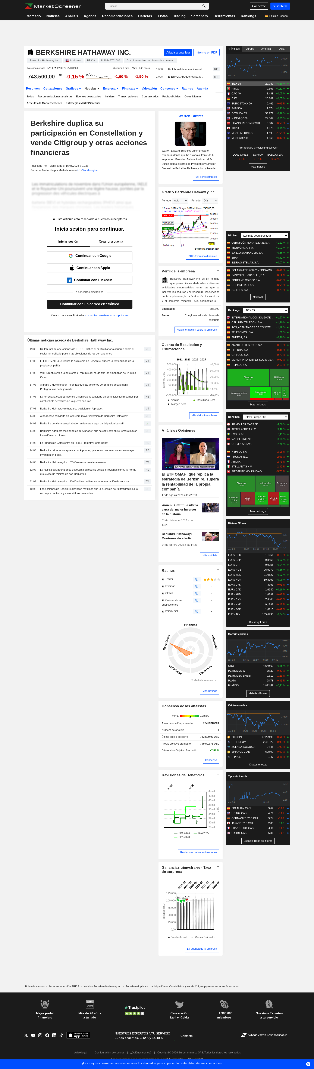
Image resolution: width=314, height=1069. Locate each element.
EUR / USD (234, 555)
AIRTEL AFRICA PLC (244, 429)
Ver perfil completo (206, 176)
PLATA (232, 680)
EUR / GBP (234, 559)
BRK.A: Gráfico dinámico (202, 256)
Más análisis (209, 555)
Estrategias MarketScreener (83, 103)
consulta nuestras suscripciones (107, 315)
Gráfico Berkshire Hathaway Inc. (189, 192)
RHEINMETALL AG (243, 285)
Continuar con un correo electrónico (89, 304)
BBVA (235, 257)
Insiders (110, 96)
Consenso (168, 88)
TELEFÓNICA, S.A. (243, 247)
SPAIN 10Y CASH (242, 808)
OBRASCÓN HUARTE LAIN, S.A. (251, 242)
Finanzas (129, 88)
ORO (231, 665)
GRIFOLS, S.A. (240, 290)
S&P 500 (237, 108)
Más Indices (258, 166)
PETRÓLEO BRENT (239, 675)
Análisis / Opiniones (178, 430)
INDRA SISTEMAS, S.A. (245, 262)
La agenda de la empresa (202, 948)
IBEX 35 (236, 83)
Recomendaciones (117, 16)
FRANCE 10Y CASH (243, 828)
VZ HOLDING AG (241, 439)
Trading (179, 16)
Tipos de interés (238, 776)
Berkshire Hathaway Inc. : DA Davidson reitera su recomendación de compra (84, 481)
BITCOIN (237, 737)
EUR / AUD (234, 594)
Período (196, 200)
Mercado (34, 16)
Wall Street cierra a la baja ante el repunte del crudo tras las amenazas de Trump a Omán (88, 375)
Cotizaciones (52, 88)
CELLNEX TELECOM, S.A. (247, 322)
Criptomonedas (237, 705)
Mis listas (258, 296)
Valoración (149, 88)
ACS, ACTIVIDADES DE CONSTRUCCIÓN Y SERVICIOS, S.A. (253, 327)
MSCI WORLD (240, 138)
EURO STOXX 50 (242, 103)
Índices (235, 48)
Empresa (109, 88)
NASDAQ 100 (240, 118)
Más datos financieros (204, 415)
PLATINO (233, 685)
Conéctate (259, 6)
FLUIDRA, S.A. (240, 350)
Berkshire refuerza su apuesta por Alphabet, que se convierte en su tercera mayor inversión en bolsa (87, 452)
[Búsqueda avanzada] (204, 6)
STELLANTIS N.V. (242, 466)
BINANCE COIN (241, 751)
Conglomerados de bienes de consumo (202, 317)
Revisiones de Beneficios (183, 775)
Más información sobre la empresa (197, 329)
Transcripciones (128, 96)
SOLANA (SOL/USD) (243, 746)
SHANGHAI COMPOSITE (246, 123)
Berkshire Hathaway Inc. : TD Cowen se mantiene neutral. (73, 462)
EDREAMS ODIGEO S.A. (246, 280)
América (266, 48)
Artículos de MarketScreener (44, 103)
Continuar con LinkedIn (93, 280)
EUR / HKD (234, 604)
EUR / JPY (234, 614)
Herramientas (224, 16)
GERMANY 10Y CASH (245, 818)
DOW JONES (239, 113)
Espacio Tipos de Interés (258, 840)
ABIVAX (236, 461)
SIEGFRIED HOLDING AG (247, 471)
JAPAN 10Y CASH (242, 823)
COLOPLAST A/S (241, 444)
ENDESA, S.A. (240, 337)
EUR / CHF (234, 564)
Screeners (199, 16)
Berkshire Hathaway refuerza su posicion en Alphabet (71, 408)
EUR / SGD (234, 609)
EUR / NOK (234, 579)
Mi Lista (233, 235)
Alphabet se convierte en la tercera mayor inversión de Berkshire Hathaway (84, 416)
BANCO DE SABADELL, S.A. (248, 275)
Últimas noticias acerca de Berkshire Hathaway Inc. (70, 340)
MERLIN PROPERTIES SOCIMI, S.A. (253, 359)
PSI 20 (235, 88)
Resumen (33, 88)
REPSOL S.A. (239, 364)
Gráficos (72, 88)
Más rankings (258, 404)
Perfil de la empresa (178, 271)
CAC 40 (236, 93)
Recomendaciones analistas (55, 96)
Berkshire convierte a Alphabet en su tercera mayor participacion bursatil (82, 423)
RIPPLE (236, 756)
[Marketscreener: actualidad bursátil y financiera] (53, 6)
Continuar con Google (93, 255)
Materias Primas (258, 693)
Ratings (187, 88)
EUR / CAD (234, 589)
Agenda (90, 16)
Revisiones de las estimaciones (198, 852)
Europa (250, 48)
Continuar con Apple (93, 268)
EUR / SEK (234, 574)
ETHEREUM (239, 742)
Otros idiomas (193, 96)
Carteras (145, 16)
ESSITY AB (238, 434)
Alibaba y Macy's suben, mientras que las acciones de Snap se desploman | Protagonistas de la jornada (84, 387)
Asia (282, 48)
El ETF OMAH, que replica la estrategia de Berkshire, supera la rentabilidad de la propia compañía (186, 76)
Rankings (248, 16)
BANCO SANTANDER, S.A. (247, 252)
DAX (234, 98)
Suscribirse (280, 6)
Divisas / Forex (237, 523)
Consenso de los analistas (184, 706)
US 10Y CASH (240, 813)
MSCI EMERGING (242, 133)
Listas (163, 16)
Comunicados (150, 96)
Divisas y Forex (258, 622)
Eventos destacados (88, 96)
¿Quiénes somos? (140, 1052)
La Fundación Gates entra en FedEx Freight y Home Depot (74, 442)
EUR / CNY (234, 599)
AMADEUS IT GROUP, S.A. (247, 345)
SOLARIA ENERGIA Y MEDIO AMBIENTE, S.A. (253, 270)
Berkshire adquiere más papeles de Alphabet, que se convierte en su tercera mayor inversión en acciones (88, 433)
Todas (30, 96)
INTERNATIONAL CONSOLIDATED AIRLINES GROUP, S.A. (253, 317)
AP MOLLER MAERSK (245, 424)
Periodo (166, 200)
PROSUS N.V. (240, 456)
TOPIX (235, 128)
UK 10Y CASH (240, 833)
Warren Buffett (191, 116)
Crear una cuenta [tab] (111, 241)
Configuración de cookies (109, 1052)
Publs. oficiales (171, 96)
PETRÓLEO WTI (237, 670)
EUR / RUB (234, 569)
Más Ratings (209, 691)
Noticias (53, 16)
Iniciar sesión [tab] (68, 241)
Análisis (71, 16)
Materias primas (238, 634)
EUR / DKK (234, 584)
